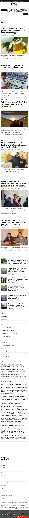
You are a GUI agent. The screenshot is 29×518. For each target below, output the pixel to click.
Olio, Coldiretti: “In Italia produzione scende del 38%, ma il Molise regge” (13, 30)
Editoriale (3, 325)
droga (17, 369)
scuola (12, 376)
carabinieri (10, 368)
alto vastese (4, 364)
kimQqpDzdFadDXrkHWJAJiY (9, 430)
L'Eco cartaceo (4, 339)
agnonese (17, 363)
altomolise (23, 363)
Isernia (17, 371)
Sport (2, 354)
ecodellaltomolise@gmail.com (7, 495)
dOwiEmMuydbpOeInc (7, 384)
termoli (25, 376)
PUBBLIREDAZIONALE (6, 345)
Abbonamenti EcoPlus (6, 482)
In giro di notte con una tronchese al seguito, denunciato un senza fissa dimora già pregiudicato (18, 279)
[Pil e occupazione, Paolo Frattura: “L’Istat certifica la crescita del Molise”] (14, 159)
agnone (13, 363)
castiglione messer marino (20, 368)
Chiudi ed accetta (22, 516)
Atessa (21, 364)
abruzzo (8, 363)
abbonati (3, 363)
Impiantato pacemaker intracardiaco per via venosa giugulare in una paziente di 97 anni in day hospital (18, 288)
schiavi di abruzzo (5, 376)
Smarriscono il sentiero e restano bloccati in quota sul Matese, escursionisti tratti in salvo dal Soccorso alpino (14, 386)
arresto (17, 364)
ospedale (3, 374)
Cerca (25, 13)
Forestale (3, 371)
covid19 (13, 369)
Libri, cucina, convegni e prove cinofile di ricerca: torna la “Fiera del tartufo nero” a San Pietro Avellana (13, 398)
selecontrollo (19, 376)
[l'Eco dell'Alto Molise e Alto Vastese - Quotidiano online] (14, 4)
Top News (3, 472)
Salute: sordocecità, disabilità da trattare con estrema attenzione (14, 104)
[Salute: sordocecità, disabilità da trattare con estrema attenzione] (14, 119)
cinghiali (8, 369)
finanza (21, 369)
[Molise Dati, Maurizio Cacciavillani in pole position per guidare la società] (14, 237)
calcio (18, 366)
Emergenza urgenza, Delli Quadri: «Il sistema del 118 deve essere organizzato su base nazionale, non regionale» (17, 306)
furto (8, 371)
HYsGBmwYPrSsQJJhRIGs (8, 396)
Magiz (2, 402)
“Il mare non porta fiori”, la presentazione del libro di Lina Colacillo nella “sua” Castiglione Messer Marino (14, 420)
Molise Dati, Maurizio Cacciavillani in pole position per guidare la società (14, 222)
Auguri (2, 316)
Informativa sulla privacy (6, 492)
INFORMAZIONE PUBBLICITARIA (9, 333)
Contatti (3, 488)
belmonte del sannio (6, 366)
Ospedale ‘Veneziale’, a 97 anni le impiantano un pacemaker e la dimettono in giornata (17, 297)
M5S (21, 371)
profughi (13, 374)
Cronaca (3, 467)
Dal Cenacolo (4, 322)
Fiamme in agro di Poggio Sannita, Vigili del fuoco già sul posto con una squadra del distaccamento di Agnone (17, 270)
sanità (17, 374)
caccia (14, 366)
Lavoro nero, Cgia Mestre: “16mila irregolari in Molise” (14, 66)
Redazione (3, 485)
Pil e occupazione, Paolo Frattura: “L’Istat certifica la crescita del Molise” (13, 144)
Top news (3, 356)
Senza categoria (5, 351)
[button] (3, 4)
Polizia (8, 374)
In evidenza (4, 99)
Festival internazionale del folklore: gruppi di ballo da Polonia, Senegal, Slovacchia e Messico (14, 392)
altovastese (11, 364)
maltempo (25, 371)
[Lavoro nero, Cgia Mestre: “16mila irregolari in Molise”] (14, 80)
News (2, 342)
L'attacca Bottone (5, 336)
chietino (3, 369)
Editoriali (3, 475)
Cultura (3, 319)
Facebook (3, 498)
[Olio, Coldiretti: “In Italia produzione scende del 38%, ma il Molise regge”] (14, 45)
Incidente (12, 371)
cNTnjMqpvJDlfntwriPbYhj (8, 406)
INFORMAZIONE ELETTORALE (8, 330)
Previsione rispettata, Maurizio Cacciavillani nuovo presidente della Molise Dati (14, 183)
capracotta (4, 368)
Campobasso (23, 366)
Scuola (2, 348)
